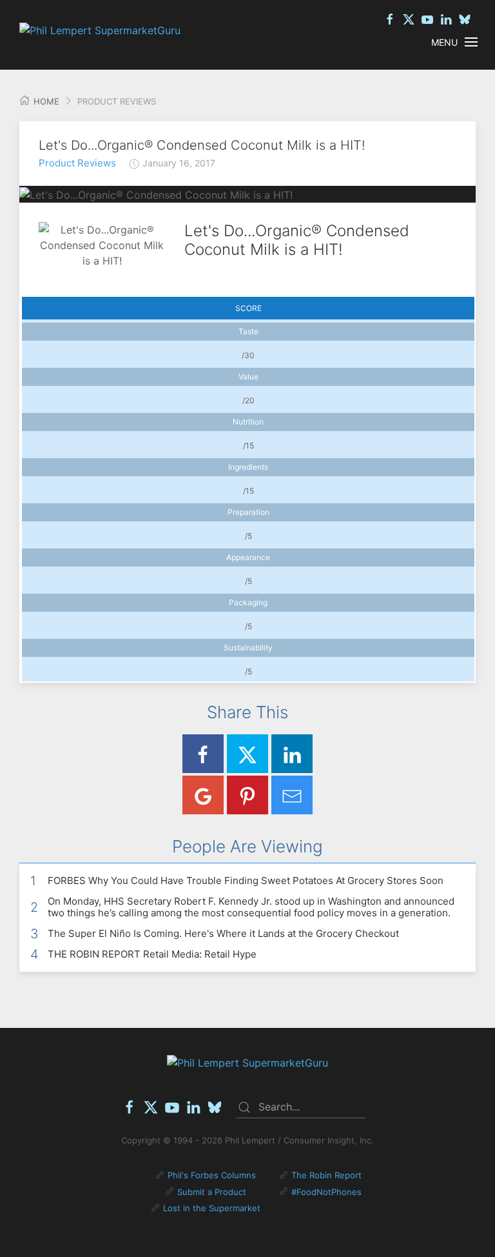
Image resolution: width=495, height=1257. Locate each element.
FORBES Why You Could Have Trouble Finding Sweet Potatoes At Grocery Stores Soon (245, 880)
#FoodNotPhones (326, 1192)
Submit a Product (211, 1192)
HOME (45, 101)
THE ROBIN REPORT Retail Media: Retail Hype (152, 954)
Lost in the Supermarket (211, 1208)
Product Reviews (77, 163)
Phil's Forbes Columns (212, 1175)
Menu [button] (444, 42)
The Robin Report (326, 1175)
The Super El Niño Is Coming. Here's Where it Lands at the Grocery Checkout (223, 933)
